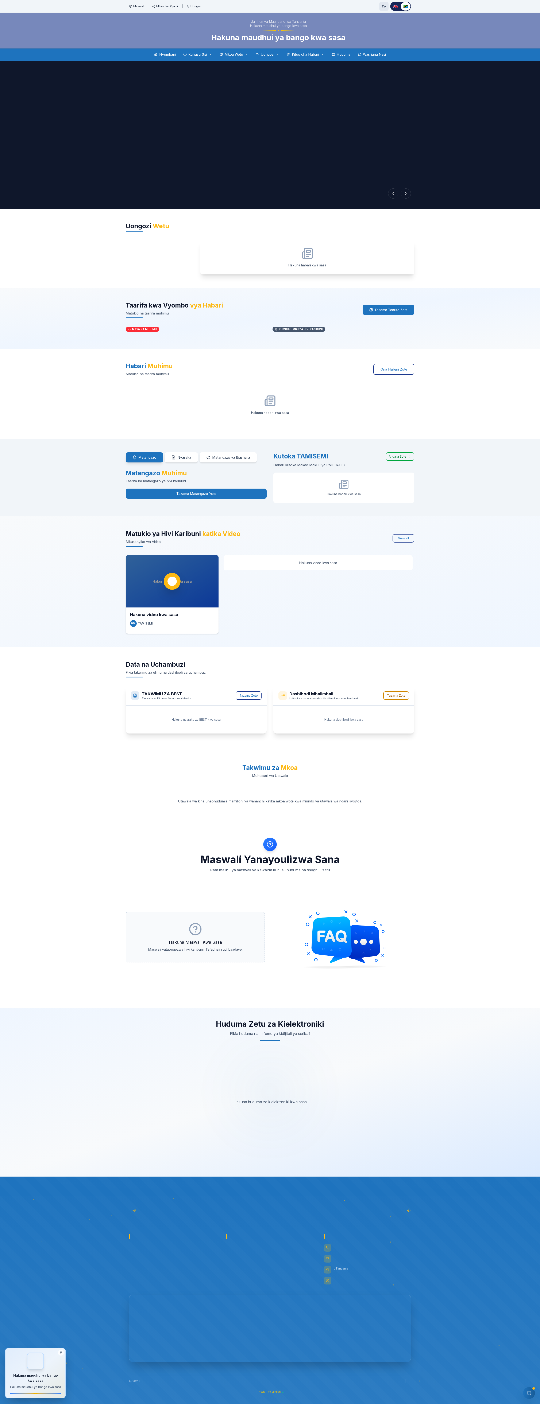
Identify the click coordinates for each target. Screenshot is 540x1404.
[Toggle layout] (61, 1353)
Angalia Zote (397, 456)
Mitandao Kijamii (167, 6)
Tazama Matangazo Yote (196, 494)
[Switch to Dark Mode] (384, 6)
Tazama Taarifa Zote (391, 310)
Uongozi (196, 6)
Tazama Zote (248, 695)
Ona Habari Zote (394, 369)
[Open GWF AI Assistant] (529, 1393)
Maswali (138, 6)
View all (403, 538)
